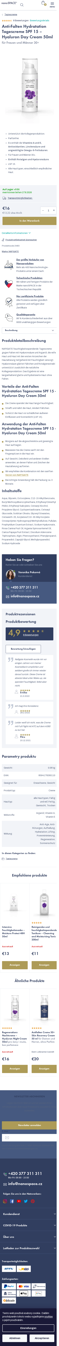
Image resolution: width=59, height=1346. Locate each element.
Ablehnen (14, 1338)
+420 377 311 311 (24, 587)
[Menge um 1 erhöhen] (53, 210)
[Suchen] (22, 5)
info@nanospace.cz (25, 596)
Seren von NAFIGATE (16, 475)
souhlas (48, 1316)
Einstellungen (28, 1328)
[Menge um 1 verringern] (42, 210)
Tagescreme (11, 859)
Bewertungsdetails (39, 20)
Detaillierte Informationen (15, 233)
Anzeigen (15, 965)
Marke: (10, 251)
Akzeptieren (42, 1338)
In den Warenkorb (29, 221)
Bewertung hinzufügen (23, 649)
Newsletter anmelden (29, 1125)
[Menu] (52, 5)
